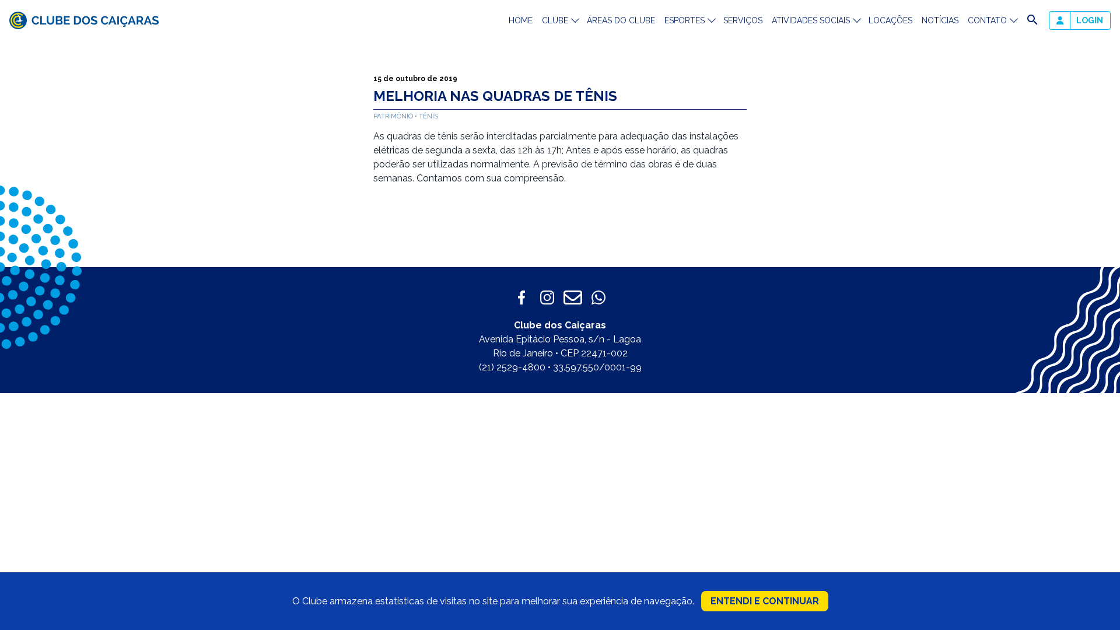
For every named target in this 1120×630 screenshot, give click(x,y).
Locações (890, 20)
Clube (555, 20)
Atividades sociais (811, 20)
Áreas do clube (621, 20)
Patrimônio (394, 116)
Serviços (742, 20)
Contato (987, 20)
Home (521, 20)
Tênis (428, 116)
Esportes (684, 20)
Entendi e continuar (764, 601)
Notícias (940, 20)
